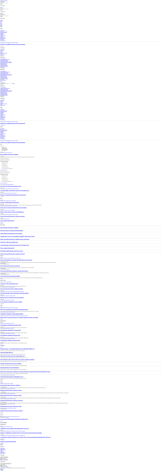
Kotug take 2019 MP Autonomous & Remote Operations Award (14, 419)
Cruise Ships (2, 50)
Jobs (1, 22)
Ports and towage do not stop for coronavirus (10, 265)
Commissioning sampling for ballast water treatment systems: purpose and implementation (20, 437)
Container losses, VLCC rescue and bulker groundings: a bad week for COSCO (17, 236)
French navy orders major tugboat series (9, 242)
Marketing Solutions (3, 449)
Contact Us (1, 451)
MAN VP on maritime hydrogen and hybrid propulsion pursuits (14, 309)
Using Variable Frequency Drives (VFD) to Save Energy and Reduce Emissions (17, 359)
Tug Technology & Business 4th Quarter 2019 (10, 335)
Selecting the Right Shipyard (6, 352)
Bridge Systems (2, 37)
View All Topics (2, 30)
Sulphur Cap (2, 129)
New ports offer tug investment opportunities (10, 276)
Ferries (1, 51)
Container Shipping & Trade (4, 60)
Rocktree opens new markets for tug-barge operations (12, 297)
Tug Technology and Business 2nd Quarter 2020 (10, 325)
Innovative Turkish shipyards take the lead (9, 202)
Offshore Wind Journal (3, 76)
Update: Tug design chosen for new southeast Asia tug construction (14, 239)
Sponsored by (23, 428)
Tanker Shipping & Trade (3, 65)
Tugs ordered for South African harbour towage (10, 186)
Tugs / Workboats (2, 54)
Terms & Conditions (3, 452)
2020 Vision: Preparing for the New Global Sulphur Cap (12, 356)
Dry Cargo (1, 101)
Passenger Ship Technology (4, 77)
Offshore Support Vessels (3, 53)
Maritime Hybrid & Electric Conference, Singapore (11, 400)
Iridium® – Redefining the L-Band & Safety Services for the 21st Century (16, 432)
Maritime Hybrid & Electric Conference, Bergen (11, 390)
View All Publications (3, 58)
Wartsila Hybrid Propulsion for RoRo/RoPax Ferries (11, 376)
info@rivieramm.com (5, 466)
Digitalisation (2, 33)
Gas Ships (1, 52)
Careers (1, 450)
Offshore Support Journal (3, 63)
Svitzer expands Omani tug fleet (7, 220)
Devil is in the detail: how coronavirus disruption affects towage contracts (16, 259)
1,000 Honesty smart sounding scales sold (9, 428)
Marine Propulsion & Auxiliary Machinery (6, 61)
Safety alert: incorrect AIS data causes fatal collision (11, 230)
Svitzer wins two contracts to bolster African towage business (13, 207)
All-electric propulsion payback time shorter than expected (13, 194)
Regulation (1, 34)
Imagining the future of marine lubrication (9, 367)
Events (1, 23)
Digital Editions (2, 448)
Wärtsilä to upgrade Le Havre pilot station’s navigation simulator (14, 293)
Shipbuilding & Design (3, 32)
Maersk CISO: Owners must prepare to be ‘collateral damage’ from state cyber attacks (19, 317)
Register (1, 7)
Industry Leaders (2, 38)
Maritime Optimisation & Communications (6, 62)
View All (1, 223)
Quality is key (3, 441)
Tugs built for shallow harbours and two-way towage (11, 251)
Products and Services (3, 80)
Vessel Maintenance (3, 35)
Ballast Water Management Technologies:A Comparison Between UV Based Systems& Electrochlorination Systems (25, 371)
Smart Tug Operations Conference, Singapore (10, 385)
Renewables (2, 39)
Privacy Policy (2, 453)
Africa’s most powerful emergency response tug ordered (12, 216)
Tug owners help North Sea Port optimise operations (11, 288)
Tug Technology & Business (4, 66)
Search (13, 83)
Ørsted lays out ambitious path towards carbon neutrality (12, 44)
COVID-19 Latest (2, 125)
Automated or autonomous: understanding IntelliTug (11, 313)
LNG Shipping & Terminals (4, 73)
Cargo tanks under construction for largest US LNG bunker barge (14, 190)
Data (1, 21)
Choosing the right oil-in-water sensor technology (11, 363)
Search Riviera (2, 83)
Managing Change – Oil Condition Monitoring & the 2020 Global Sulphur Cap (17, 348)
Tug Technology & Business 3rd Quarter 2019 (10, 340)
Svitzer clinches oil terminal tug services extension (11, 233)
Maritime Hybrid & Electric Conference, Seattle (10, 395)
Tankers (1, 104)
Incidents (1, 36)
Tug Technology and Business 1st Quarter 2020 (10, 330)
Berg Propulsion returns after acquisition (9, 154)
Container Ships (2, 49)
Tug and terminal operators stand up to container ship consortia (14, 270)
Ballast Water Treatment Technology (5, 59)
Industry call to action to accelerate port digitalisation (12, 212)
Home (1, 24)
